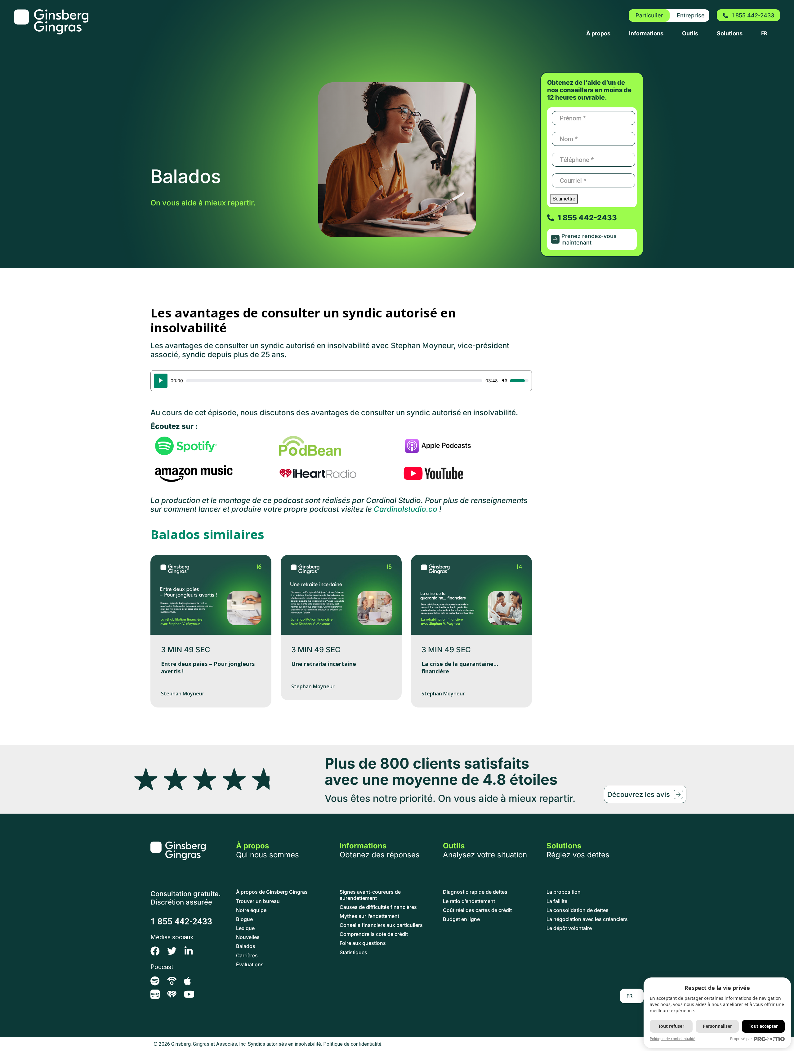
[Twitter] (171, 951)
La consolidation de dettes (577, 910)
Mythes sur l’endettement (369, 916)
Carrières (247, 956)
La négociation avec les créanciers (587, 919)
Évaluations (250, 965)
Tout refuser (671, 1026)
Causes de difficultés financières (378, 907)
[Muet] (504, 380)
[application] (341, 381)
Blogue (244, 919)
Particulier (649, 15)
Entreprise (691, 15)
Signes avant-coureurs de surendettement (370, 895)
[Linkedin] (188, 951)
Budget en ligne (461, 919)
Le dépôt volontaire (569, 928)
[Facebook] (155, 951)
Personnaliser (717, 1026)
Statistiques (353, 952)
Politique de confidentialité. (352, 1044)
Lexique (245, 928)
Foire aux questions (363, 943)
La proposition (563, 892)
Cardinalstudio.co (405, 509)
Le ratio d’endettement (469, 901)
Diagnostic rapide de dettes (475, 892)
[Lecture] (160, 381)
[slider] (334, 380)
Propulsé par (741, 1038)
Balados (245, 946)
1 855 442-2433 (181, 921)
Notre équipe (251, 910)
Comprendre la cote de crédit (374, 934)
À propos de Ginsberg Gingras (272, 892)
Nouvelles (248, 937)
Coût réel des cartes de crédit (477, 910)
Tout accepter (763, 1026)
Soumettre (564, 199)
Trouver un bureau (258, 901)
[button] (592, 239)
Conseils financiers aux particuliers (381, 925)
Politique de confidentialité (672, 1038)
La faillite (556, 901)
